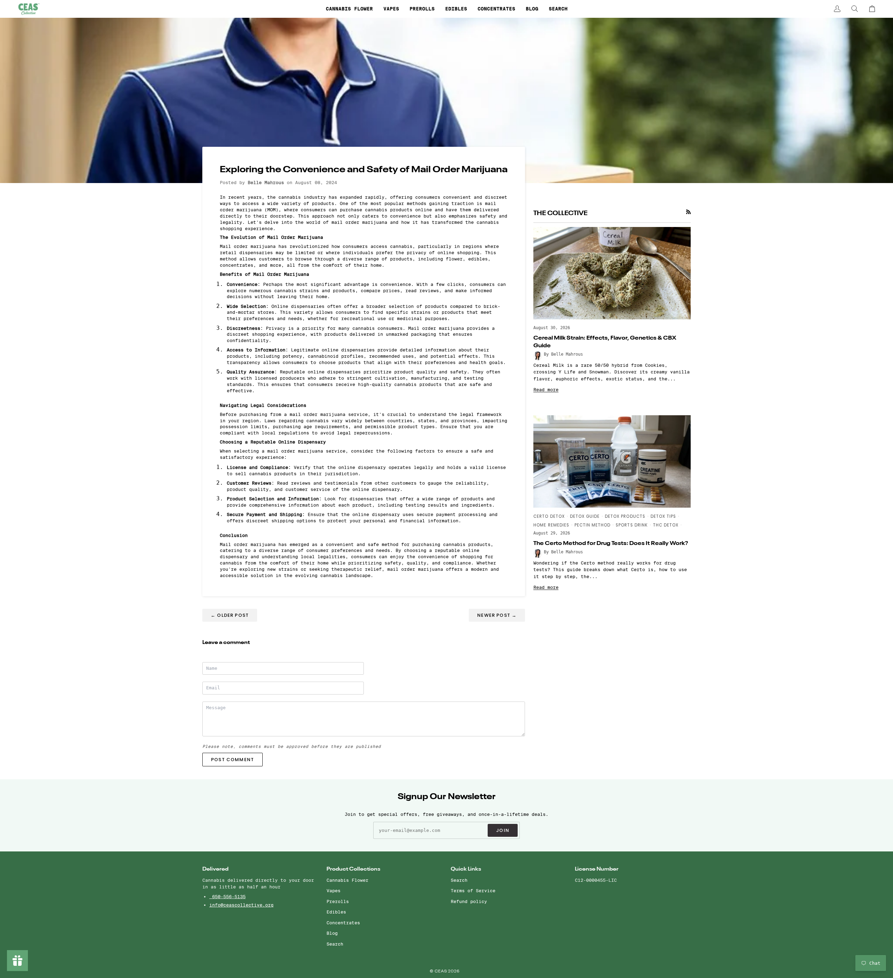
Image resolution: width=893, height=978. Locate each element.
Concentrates (343, 922)
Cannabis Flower (347, 880)
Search (335, 943)
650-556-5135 (227, 896)
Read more (545, 389)
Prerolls (338, 901)
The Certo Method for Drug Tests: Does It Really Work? (610, 543)
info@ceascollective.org (241, 904)
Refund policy (469, 901)
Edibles (336, 911)
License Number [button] (596, 869)
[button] (349, 8)
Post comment (232, 759)
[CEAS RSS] (688, 212)
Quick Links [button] (466, 869)
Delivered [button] (215, 869)
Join (502, 830)
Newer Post (497, 615)
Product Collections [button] (353, 869)
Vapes (333, 890)
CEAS (441, 971)
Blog (332, 933)
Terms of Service (473, 890)
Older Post (230, 615)
